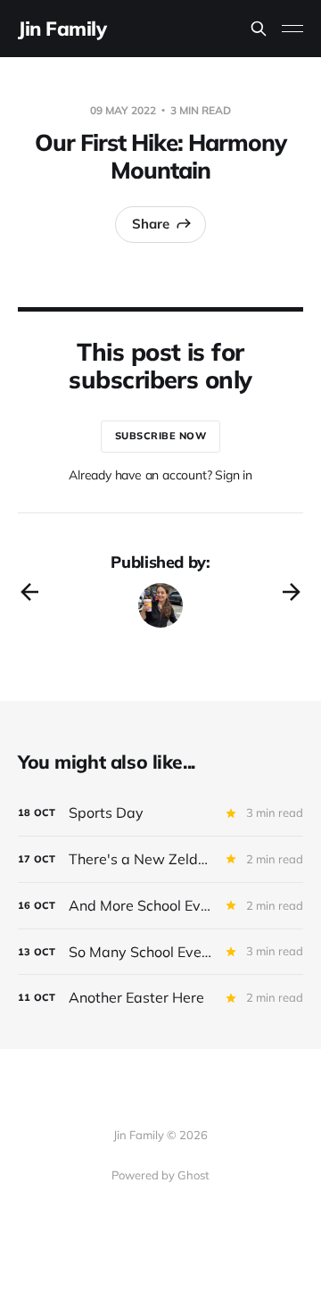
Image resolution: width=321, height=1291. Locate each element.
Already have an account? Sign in (160, 475)
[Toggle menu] (292, 28)
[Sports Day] (160, 813)
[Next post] (291, 592)
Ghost (193, 1175)
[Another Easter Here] (160, 997)
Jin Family (62, 28)
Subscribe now (161, 435)
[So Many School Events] (160, 952)
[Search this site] (258, 28)
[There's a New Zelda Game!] (160, 859)
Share (150, 223)
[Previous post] (29, 592)
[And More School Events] (160, 906)
